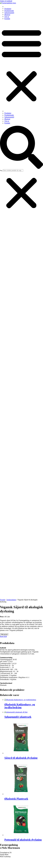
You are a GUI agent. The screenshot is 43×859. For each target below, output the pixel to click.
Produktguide (9, 11)
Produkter (7, 9)
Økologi (7, 15)
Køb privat (4, 634)
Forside (2, 600)
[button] (21, 64)
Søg (1, 170)
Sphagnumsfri (9, 13)
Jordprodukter (11, 600)
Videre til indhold (6, 1)
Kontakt (7, 19)
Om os (6, 17)
